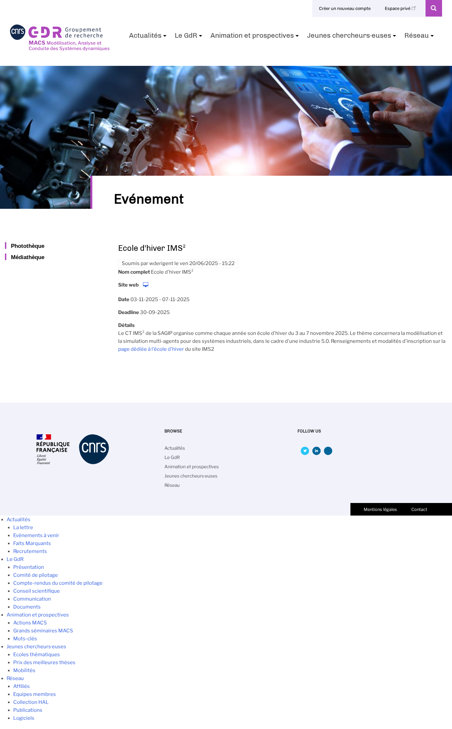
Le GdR (189, 37)
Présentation (28, 567)
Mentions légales (380, 509)
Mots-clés (25, 639)
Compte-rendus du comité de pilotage (58, 583)
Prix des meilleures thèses (44, 662)
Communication (32, 599)
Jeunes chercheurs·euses (352, 37)
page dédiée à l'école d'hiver (151, 349)
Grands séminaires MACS (43, 631)
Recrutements (30, 551)
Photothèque (27, 246)
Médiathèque (27, 257)
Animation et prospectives (255, 37)
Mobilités (24, 670)
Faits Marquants (32, 543)
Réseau (419, 37)
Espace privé (398, 8)
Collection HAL (31, 702)
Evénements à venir (36, 535)
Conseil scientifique (36, 591)
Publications (27, 710)
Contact (419, 509)
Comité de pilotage (35, 575)
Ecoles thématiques (36, 655)
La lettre (23, 527)
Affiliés (21, 686)
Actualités (148, 37)
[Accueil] (60, 49)
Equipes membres (34, 694)
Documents (27, 607)
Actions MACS (30, 623)
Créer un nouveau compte (345, 8)
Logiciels (23, 718)
